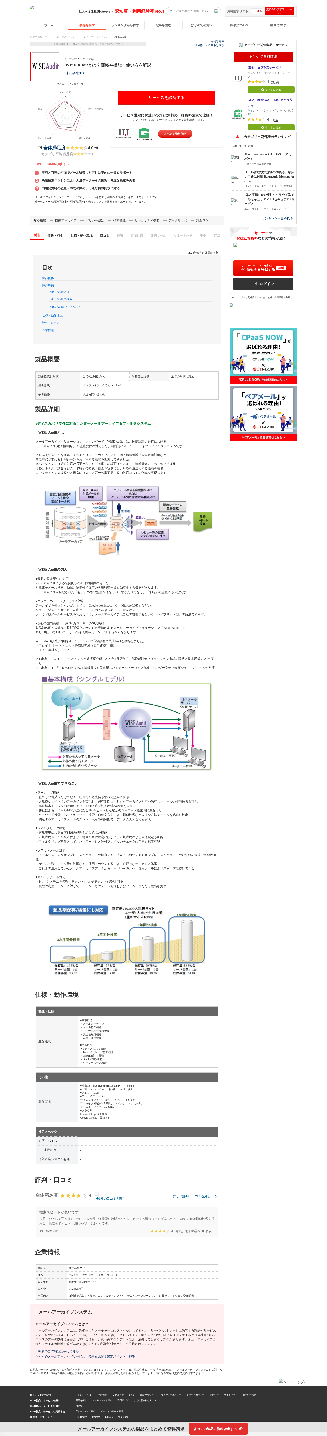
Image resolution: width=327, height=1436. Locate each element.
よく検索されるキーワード (147, 1400)
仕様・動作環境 (52, 315)
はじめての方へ (202, 25)
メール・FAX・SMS (63, 37)
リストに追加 (273, 89)
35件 (276, 82)
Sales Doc (123, 1416)
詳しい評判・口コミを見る (191, 1196)
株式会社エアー (77, 73)
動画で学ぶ (278, 25)
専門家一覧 (123, 1400)
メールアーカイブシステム (93, 37)
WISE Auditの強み (60, 299)
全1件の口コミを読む (110, 1198)
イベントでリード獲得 (112, 1411)
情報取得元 (217, 41)
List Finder (81, 1416)
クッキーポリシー (195, 1394)
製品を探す (87, 25)
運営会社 (214, 1394)
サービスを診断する (166, 97)
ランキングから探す (125, 25)
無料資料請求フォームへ (279, 11)
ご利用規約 (101, 1394)
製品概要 (48, 278)
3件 (276, 120)
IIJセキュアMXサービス (264, 67)
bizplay (109, 1416)
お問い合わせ (249, 1394)
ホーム (49, 25)
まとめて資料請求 (175, 133)
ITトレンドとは (83, 1394)
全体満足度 (54, 147)
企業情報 (48, 330)
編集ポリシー (147, 1394)
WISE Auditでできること (65, 306)
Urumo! (96, 1416)
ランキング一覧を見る (277, 218)
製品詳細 (48, 285)
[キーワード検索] (216, 11)
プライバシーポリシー (170, 1394)
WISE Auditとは (59, 291)
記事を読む (163, 25)
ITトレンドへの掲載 (85, 1411)
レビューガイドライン (124, 1394)
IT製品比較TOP (38, 37)
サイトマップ (230, 1394)
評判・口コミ (51, 323)
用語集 (79, 1405)
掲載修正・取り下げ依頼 (209, 45)
